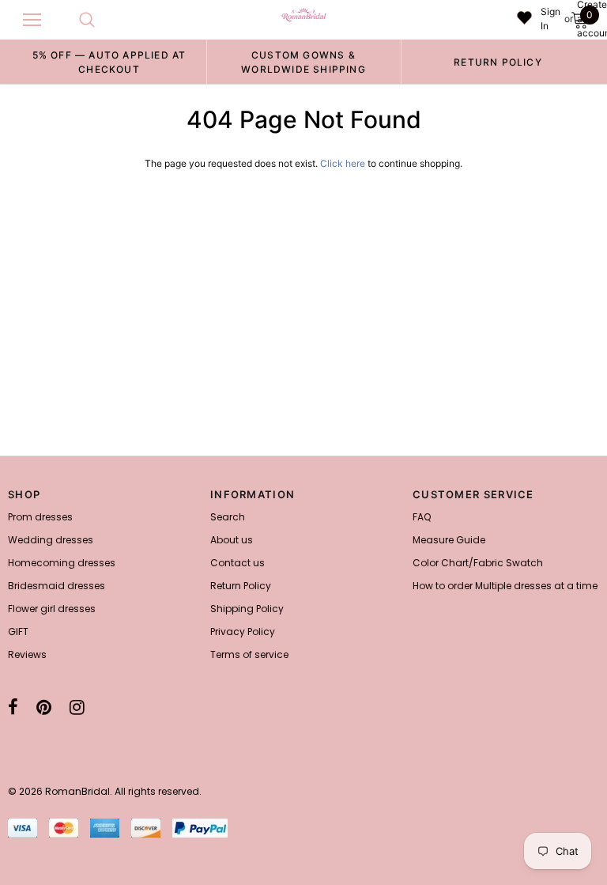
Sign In (550, 19)
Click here (344, 163)
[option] (109, 62)
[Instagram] (77, 707)
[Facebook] (13, 707)
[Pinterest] (43, 707)
